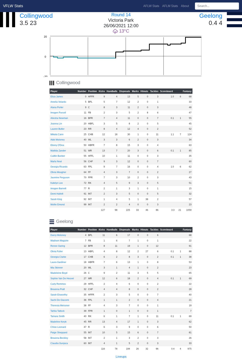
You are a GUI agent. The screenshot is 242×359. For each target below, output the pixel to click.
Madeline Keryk (58, 321)
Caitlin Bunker (57, 156)
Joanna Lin (56, 123)
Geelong (210, 15)
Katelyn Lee (56, 183)
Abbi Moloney (57, 139)
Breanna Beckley (59, 338)
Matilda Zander (58, 150)
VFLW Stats (13, 6)
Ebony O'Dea (57, 145)
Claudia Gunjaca (59, 343)
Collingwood (36, 15)
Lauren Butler (57, 129)
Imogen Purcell (58, 112)
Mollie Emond (57, 204)
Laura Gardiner (58, 262)
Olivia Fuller (56, 251)
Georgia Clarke (58, 257)
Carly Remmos (58, 284)
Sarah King (56, 199)
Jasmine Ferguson (60, 177)
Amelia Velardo (58, 102)
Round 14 (121, 14)
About (185, 6)
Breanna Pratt (57, 289)
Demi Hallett (56, 193)
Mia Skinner (56, 267)
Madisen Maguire (59, 240)
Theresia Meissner (60, 305)
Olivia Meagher (58, 172)
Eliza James (56, 96)
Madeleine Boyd (58, 273)
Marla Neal (56, 161)
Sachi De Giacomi (59, 300)
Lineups (121, 356)
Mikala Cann (57, 134)
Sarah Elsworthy (58, 294)
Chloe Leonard (58, 327)
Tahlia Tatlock (57, 311)
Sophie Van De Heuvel (62, 278)
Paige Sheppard (58, 332)
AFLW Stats (151, 6)
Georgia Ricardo (58, 166)
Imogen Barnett (58, 188)
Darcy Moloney (58, 235)
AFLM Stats (170, 6)
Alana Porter (56, 107)
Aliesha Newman (59, 118)
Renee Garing (57, 246)
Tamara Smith (57, 316)
